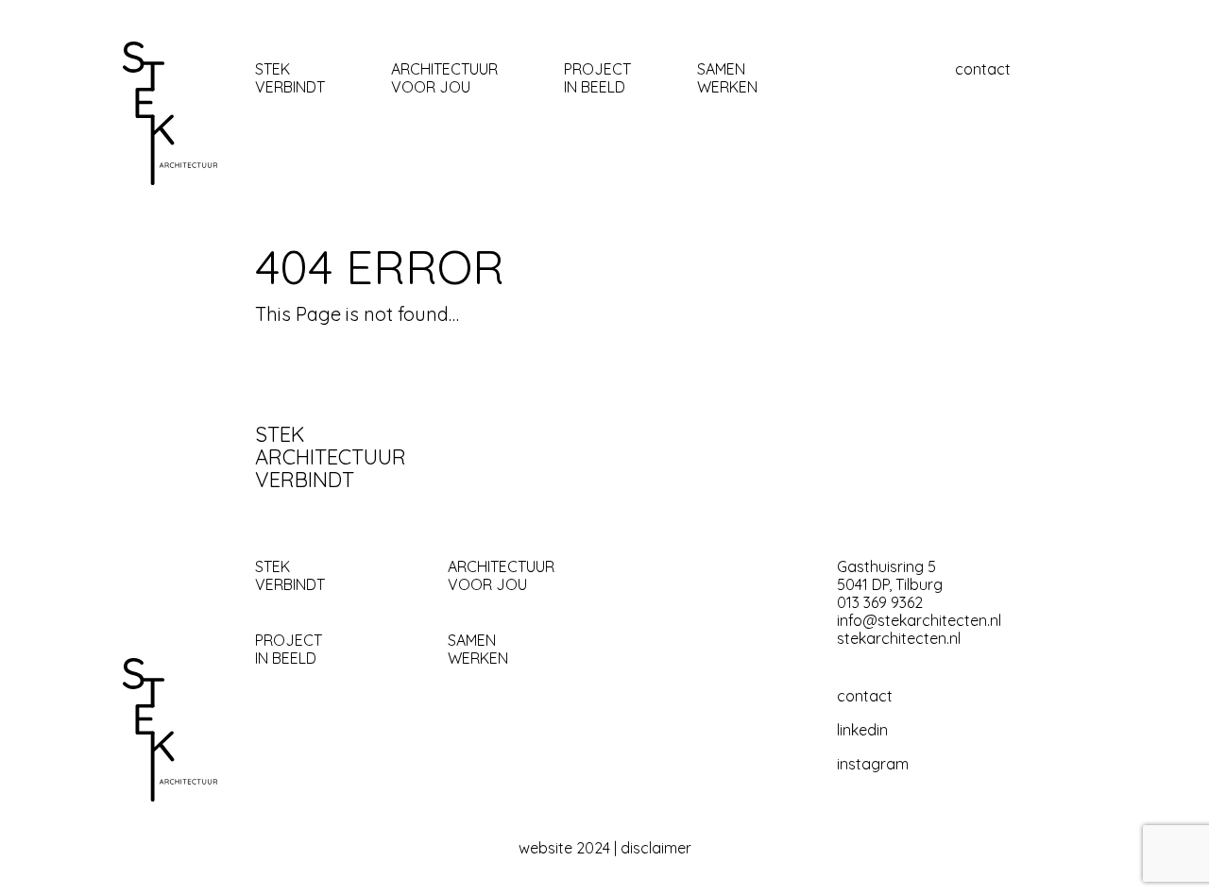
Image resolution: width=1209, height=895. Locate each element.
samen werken (727, 78)
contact (983, 69)
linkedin (862, 730)
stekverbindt (290, 78)
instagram (873, 764)
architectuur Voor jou (444, 78)
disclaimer (656, 848)
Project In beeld (597, 78)
